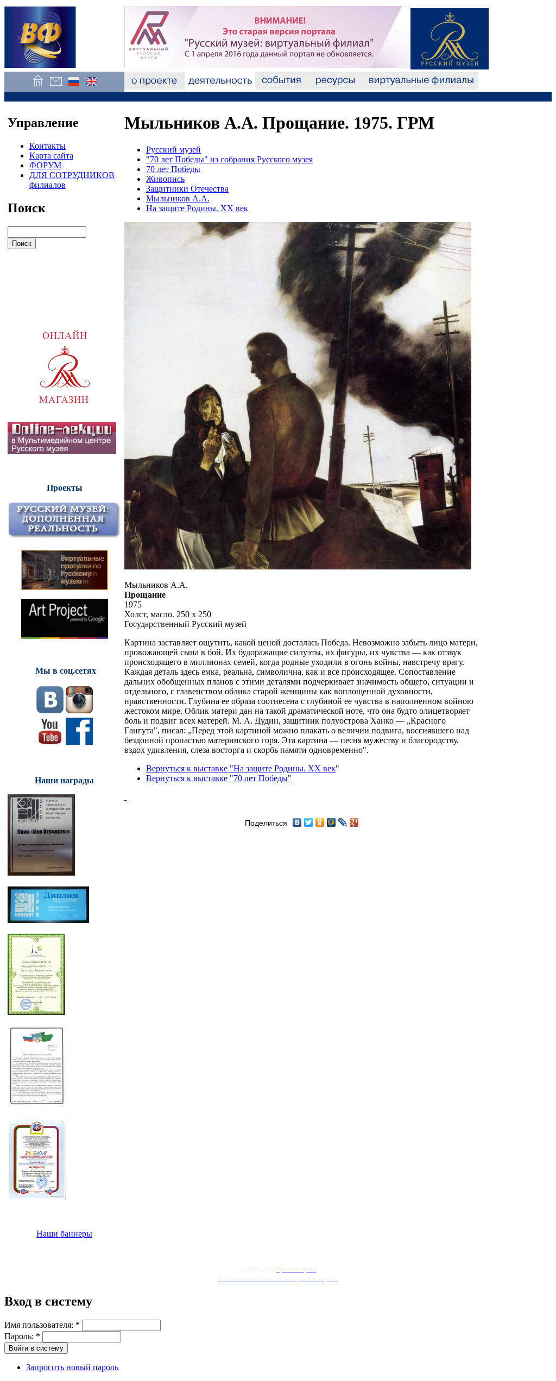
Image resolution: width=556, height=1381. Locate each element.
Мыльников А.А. (178, 198)
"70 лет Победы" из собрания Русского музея (229, 159)
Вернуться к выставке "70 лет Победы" (219, 778)
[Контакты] (56, 86)
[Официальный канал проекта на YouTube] (50, 741)
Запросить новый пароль (72, 1367)
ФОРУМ (45, 165)
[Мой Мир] (331, 822)
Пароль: (22, 1336)
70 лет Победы (173, 169)
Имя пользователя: (42, 1324)
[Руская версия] (74, 86)
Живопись (165, 178)
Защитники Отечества (187, 188)
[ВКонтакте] (297, 822)
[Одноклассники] (320, 822)
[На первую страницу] (38, 86)
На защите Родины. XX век (197, 208)
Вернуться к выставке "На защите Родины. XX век (241, 768)
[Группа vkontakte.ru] (50, 710)
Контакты (47, 145)
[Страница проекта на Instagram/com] (79, 710)
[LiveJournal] (343, 822)
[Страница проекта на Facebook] (79, 741)
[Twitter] (308, 822)
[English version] (91, 86)
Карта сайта (51, 155)
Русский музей (173, 149)
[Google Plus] (354, 822)
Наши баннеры (64, 1233)
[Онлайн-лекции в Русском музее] (62, 450)
